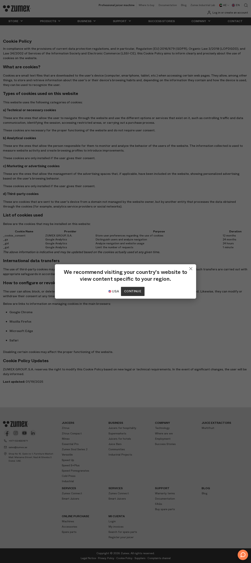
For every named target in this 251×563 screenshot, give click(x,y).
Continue (132, 291)
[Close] (190, 267)
